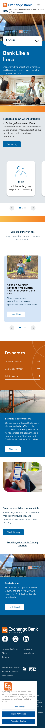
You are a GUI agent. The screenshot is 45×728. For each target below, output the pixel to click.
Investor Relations (10, 649)
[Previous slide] (12, 208)
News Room (29, 653)
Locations (28, 649)
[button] (20, 208)
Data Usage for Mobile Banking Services (22, 544)
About (4, 653)
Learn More (16, 314)
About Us (13, 449)
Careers (5, 657)
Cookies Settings (18, 707)
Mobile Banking (13, 532)
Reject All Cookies (18, 714)
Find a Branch (14, 607)
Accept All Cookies (18, 721)
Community (12, 144)
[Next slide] (33, 208)
